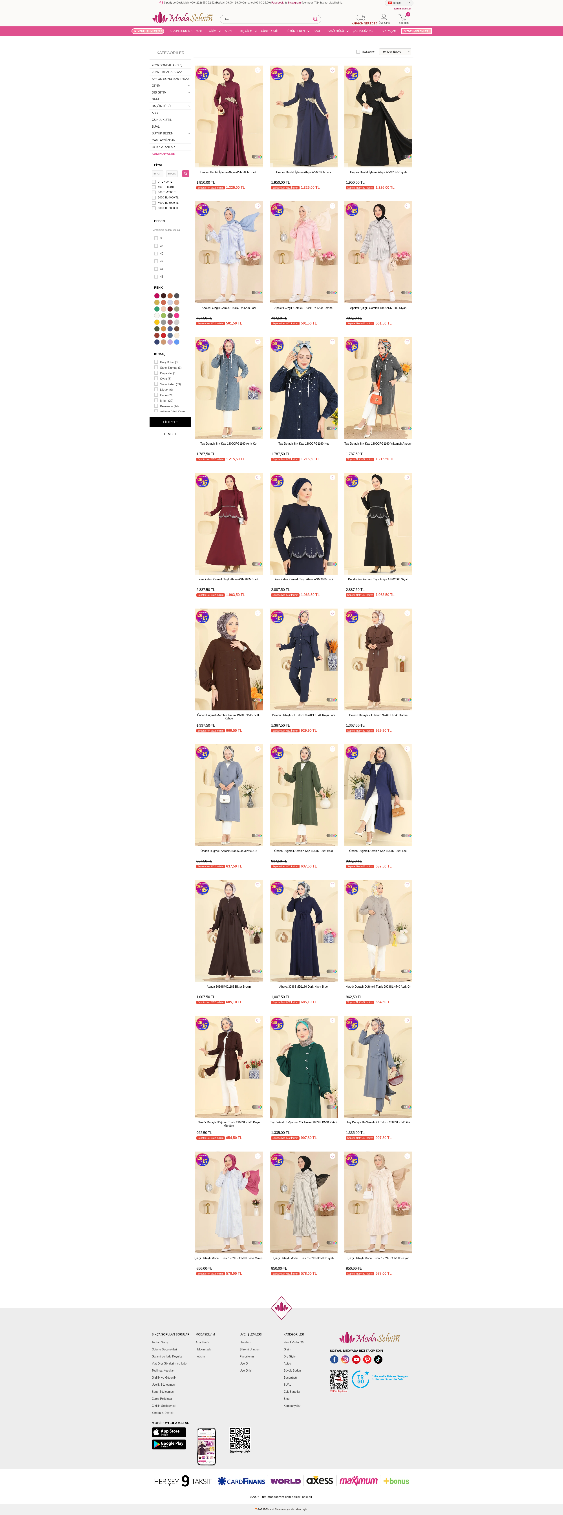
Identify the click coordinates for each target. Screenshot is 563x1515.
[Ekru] (157, 316)
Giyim (287, 1349)
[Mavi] (177, 342)
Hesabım (245, 1342)
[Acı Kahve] (164, 296)
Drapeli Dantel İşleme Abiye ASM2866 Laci (303, 172)
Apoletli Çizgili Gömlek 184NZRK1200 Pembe (303, 308)
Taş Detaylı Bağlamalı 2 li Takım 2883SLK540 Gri (378, 1122)
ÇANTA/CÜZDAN (363, 31)
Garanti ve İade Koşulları (167, 1356)
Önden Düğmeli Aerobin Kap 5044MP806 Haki (303, 851)
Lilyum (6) (166, 389)
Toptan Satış (160, 1342)
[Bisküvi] (164, 309)
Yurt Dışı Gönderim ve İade (169, 1363)
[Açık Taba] (170, 296)
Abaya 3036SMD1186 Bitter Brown (229, 986)
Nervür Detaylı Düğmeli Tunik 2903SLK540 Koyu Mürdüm (229, 1124)
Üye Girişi (246, 1370)
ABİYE (229, 31)
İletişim (200, 1356)
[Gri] (164, 322)
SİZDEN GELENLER (416, 31)
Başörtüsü (290, 1377)
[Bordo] (170, 309)
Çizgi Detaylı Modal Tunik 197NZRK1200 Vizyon (378, 1258)
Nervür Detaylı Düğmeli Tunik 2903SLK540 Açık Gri (378, 986)
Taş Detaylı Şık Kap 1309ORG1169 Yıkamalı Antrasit (378, 443)
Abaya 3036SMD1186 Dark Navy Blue (303, 986)
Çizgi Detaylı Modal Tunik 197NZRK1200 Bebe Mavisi (228, 1258)
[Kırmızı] (164, 336)
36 (161, 238)
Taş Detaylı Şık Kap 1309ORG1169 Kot (303, 443)
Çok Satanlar (292, 1391)
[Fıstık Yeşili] (164, 316)
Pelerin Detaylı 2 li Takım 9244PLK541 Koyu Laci (303, 715)
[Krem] (177, 336)
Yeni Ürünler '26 (293, 1342)
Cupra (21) (166, 395)
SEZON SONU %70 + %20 (186, 31)
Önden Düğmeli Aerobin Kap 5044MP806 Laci (378, 851)
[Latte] (164, 342)
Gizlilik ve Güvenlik (164, 1377)
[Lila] (170, 342)
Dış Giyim (290, 1356)
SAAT (317, 31)
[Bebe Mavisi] (170, 303)
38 (161, 246)
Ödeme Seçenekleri (164, 1349)
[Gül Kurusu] (170, 322)
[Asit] (157, 303)
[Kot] (170, 336)
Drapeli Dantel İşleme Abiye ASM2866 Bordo (228, 172)
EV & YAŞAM (388, 31)
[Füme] (170, 316)
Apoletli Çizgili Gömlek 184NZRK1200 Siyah (378, 308)
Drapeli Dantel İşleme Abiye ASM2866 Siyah (378, 172)
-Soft (259, 1509)
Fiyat (158, 165)
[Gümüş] (177, 322)
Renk (158, 287)
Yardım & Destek (163, 1412)
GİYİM (212, 31)
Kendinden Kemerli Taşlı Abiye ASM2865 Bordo (229, 579)
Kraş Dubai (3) (169, 362)
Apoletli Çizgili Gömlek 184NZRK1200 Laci (229, 308)
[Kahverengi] (177, 329)
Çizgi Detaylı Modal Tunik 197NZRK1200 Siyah (303, 1258)
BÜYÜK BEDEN (295, 31)
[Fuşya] (177, 316)
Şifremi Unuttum (250, 1349)
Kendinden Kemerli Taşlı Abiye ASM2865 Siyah (378, 579)
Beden (159, 221)
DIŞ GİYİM (246, 31)
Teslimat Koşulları (163, 1370)
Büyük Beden (292, 1370)
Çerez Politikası (162, 1398)
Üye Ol (244, 1363)
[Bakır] (164, 303)
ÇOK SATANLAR (163, 147)
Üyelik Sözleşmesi (163, 1384)
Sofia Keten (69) (170, 384)
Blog (286, 1398)
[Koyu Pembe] (157, 296)
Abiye (287, 1363)
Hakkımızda (203, 1349)
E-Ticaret (268, 1509)
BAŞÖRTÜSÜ (335, 31)
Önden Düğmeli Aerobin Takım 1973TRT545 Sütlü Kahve (228, 716)
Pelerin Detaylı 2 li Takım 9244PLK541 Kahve (378, 715)
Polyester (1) (168, 373)
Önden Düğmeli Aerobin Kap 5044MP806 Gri (229, 851)
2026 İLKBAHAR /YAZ (167, 72)
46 (161, 276)
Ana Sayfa (202, 1342)
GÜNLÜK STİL (269, 31)
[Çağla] (177, 309)
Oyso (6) (165, 378)
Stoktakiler (368, 51)
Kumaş (159, 354)
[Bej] (177, 303)
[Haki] (157, 329)
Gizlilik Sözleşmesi (164, 1405)
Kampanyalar (292, 1405)
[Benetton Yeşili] (157, 309)
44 (161, 269)
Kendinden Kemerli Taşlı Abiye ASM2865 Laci (303, 579)
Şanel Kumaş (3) (170, 367)
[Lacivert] (157, 342)
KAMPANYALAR (163, 154)
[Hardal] (164, 329)
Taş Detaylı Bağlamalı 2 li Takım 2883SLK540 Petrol (303, 1122)
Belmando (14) (169, 406)
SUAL (156, 126)
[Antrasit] (177, 296)
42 (161, 261)
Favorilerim (247, 1356)
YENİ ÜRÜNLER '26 (150, 31)
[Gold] (157, 322)
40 (161, 253)
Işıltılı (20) (166, 400)
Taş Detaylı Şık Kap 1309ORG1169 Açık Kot (228, 443)
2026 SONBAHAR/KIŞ (167, 65)
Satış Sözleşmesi (163, 1391)
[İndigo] (170, 329)
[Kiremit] (157, 336)
